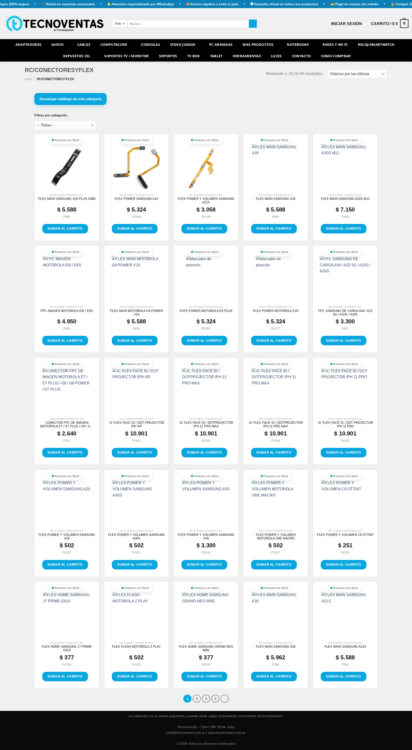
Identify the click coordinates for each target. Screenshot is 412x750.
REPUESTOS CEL (77, 56)
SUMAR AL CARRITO (65, 228)
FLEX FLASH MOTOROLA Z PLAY (136, 646)
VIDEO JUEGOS (182, 44)
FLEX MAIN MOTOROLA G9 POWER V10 (136, 312)
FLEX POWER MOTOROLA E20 (275, 311)
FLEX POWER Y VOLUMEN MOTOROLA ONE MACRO (276, 536)
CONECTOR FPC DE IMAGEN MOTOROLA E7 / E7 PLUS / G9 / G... (66, 424)
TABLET (216, 56)
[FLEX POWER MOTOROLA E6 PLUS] (206, 280)
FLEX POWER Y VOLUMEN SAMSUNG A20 (67, 536)
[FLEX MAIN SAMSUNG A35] (275, 168)
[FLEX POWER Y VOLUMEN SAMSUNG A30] (206, 504)
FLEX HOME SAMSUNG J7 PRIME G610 (67, 648)
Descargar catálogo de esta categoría (70, 99)
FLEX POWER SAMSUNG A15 (136, 199)
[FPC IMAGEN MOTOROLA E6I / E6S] (67, 280)
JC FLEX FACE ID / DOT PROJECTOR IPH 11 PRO (345, 424)
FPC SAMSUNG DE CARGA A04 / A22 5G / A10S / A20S (345, 312)
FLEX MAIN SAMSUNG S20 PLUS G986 (66, 199)
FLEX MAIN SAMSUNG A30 (275, 646)
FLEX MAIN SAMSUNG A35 (275, 199)
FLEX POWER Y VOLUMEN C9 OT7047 (345, 535)
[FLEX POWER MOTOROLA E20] (276, 280)
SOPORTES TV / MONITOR (126, 56)
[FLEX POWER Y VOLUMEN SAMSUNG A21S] (206, 168)
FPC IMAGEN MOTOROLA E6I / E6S (67, 311)
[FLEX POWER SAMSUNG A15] (136, 168)
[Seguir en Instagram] (313, 24)
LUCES (276, 56)
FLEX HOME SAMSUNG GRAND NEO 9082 (206, 648)
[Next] (225, 699)
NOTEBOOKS (298, 44)
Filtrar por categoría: (51, 115)
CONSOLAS (150, 44)
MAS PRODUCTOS (257, 44)
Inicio (28, 79)
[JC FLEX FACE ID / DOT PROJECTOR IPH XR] (136, 392)
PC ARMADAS (221, 44)
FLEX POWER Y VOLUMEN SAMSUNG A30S (136, 536)
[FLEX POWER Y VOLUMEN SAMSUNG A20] (67, 504)
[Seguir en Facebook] (304, 24)
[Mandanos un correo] (321, 24)
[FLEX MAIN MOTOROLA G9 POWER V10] (136, 280)
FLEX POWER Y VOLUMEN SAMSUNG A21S (206, 200)
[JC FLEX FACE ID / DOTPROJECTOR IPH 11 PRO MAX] (275, 392)
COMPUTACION (113, 44)
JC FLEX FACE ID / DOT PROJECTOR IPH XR (136, 424)
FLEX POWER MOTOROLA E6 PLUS (206, 311)
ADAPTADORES (28, 44)
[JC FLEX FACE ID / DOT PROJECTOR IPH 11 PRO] (345, 392)
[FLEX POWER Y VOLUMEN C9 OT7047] (345, 504)
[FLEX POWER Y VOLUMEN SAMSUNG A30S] (136, 504)
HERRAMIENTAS (247, 56)
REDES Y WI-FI (335, 44)
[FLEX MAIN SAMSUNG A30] (275, 616)
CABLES (83, 44)
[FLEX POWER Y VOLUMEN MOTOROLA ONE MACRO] (275, 504)
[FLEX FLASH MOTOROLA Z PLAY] (136, 616)
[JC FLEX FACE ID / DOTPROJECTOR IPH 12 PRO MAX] (206, 392)
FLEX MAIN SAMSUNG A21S (345, 646)
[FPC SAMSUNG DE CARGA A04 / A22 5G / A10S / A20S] (345, 280)
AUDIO (58, 44)
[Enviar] (253, 24)
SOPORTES (168, 56)
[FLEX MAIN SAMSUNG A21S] (345, 616)
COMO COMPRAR (336, 56)
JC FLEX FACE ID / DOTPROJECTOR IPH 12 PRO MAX (206, 424)
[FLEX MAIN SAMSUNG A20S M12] (345, 168)
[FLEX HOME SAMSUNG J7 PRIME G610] (67, 616)
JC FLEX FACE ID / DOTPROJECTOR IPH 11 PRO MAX (276, 424)
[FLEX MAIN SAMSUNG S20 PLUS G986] (67, 168)
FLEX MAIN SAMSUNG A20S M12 (345, 199)
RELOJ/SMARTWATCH (376, 44)
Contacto (301, 56)
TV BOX (193, 56)
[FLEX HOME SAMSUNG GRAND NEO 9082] (206, 616)
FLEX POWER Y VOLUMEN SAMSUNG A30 (206, 536)
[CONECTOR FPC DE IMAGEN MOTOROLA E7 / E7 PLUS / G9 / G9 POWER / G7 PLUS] (66, 392)
